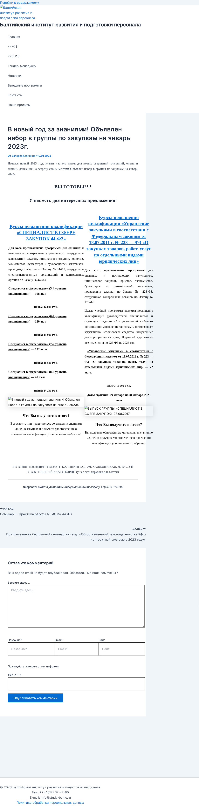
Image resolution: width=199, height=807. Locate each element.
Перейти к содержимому (19, 2)
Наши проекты (19, 105)
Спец (12, 371)
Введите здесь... (19, 582)
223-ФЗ (13, 56)
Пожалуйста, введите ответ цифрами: (33, 666)
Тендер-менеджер (22, 66)
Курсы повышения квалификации (46, 226)
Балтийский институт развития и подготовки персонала (70, 25)
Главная (14, 37)
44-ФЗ (12, 46)
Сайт (102, 640)
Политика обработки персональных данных (50, 802)
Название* (15, 640)
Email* (59, 640)
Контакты (15, 95)
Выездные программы (25, 85)
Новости (14, 76)
